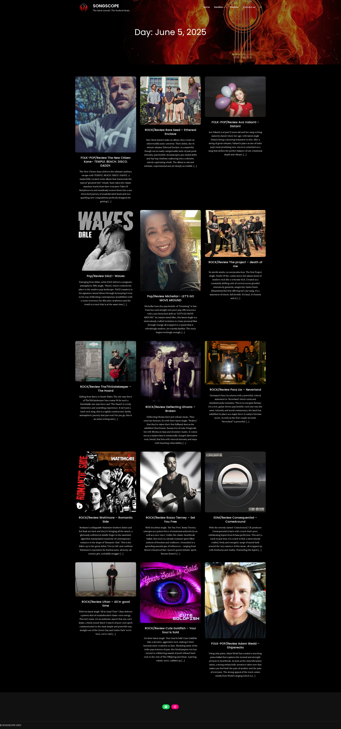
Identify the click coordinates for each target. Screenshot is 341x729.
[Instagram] (175, 706)
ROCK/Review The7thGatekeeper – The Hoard (105, 389)
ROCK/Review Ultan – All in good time (106, 604)
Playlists (234, 7)
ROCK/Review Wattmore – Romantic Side (106, 520)
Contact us (249, 7)
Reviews (218, 7)
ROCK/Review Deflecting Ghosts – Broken (170, 409)
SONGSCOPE (106, 6)
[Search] (261, 7)
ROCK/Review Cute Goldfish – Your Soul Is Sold (170, 630)
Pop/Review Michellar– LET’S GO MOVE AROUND (170, 298)
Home (206, 7)
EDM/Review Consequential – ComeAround (235, 520)
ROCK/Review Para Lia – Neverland (235, 390)
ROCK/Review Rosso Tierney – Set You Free (170, 520)
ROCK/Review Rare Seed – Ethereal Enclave (170, 132)
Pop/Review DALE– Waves (106, 276)
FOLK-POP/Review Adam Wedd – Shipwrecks (235, 646)
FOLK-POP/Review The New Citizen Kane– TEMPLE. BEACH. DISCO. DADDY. (106, 162)
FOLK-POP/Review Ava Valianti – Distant (235, 124)
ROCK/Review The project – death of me (235, 264)
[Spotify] (166, 706)
